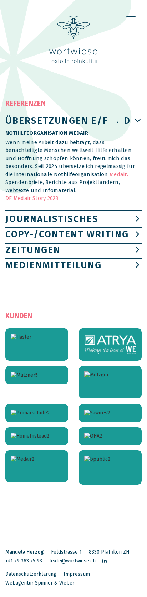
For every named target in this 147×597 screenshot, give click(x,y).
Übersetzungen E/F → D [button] (68, 120)
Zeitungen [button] (33, 249)
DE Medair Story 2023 (31, 198)
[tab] (73, 163)
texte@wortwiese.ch (72, 561)
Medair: (119, 174)
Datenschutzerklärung (30, 574)
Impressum (77, 574)
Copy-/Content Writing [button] (67, 234)
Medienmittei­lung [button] (53, 265)
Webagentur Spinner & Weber (40, 583)
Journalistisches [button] (51, 218)
